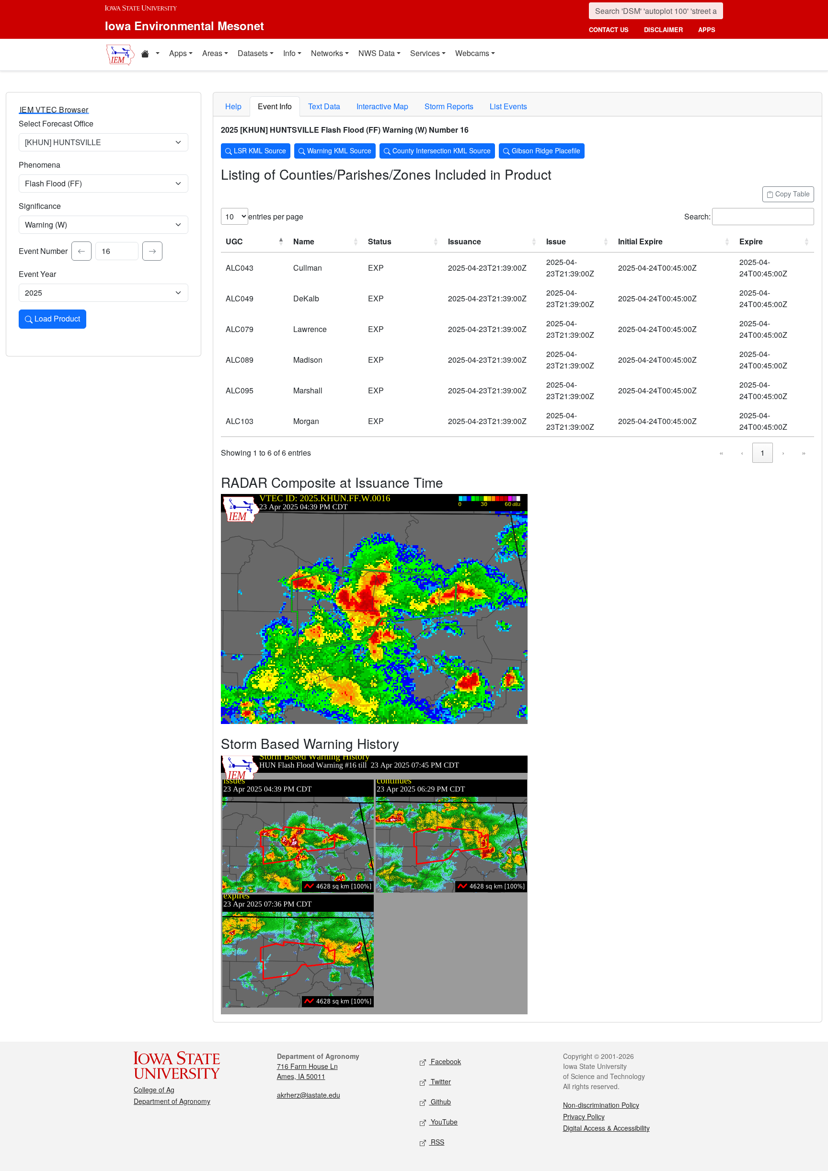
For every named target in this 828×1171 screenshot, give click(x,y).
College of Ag (154, 1089)
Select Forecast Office (56, 123)
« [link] (721, 452)
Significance (40, 205)
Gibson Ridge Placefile (545, 150)
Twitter (440, 1081)
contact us (609, 29)
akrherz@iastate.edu (308, 1095)
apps (706, 29)
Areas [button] (212, 52)
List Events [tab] (508, 106)
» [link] (804, 452)
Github (440, 1101)
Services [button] (425, 52)
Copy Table (791, 193)
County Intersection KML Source (441, 150)
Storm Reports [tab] (449, 106)
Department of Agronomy (172, 1101)
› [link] (783, 452)
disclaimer (663, 29)
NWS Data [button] (376, 52)
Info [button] (289, 52)
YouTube (443, 1121)
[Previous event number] (81, 251)
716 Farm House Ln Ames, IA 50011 (307, 1071)
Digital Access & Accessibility (606, 1128)
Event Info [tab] (275, 106)
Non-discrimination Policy (601, 1105)
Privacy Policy (584, 1116)
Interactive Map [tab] (382, 106)
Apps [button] (178, 52)
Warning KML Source (338, 150)
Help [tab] (233, 106)
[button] (150, 55)
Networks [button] (327, 52)
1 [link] (762, 452)
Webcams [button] (472, 52)
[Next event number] (152, 251)
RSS (436, 1142)
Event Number (43, 250)
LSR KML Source (259, 150)
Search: (697, 216)
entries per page (275, 216)
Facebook (445, 1061)
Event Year (37, 273)
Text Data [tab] (324, 106)
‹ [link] (742, 452)
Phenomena (39, 164)
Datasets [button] (253, 52)
